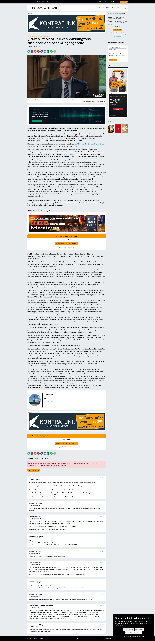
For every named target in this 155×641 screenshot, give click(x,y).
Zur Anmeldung (33, 470)
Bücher (34, 1)
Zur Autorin (48, 401)
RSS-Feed (100, 1)
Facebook (32, 51)
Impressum (132, 636)
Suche (105, 1)
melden (102, 477)
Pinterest (41, 51)
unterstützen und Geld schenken (66, 243)
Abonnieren (113, 59)
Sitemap (108, 638)
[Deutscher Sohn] (125, 128)
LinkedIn (45, 51)
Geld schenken (117, 29)
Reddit (35, 51)
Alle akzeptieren (129, 629)
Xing (48, 51)
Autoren (29, 1)
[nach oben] (77, 638)
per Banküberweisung (66, 247)
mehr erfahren (117, 36)
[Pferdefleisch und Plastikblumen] (111, 128)
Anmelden (116, 1)
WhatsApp (51, 51)
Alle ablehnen (139, 629)
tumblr (38, 51)
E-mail (54, 51)
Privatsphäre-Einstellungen (133, 633)
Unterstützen (124, 1)
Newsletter (46, 1)
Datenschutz (140, 636)
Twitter (28, 51)
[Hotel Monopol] (118, 128)
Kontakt (110, 1)
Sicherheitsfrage (113, 49)
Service (39, 1)
